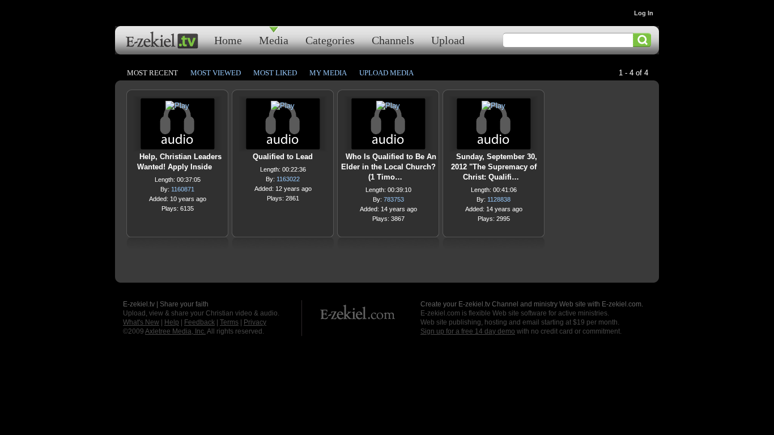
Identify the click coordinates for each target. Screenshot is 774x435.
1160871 (182, 189)
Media (273, 40)
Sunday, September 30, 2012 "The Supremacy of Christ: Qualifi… (494, 166)
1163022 (288, 179)
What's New (141, 322)
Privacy (255, 322)
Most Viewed (215, 73)
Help (171, 322)
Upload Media (386, 73)
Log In (643, 13)
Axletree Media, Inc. (175, 331)
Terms (229, 322)
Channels (393, 40)
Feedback (199, 322)
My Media (328, 73)
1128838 (499, 199)
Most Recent (152, 73)
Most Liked (275, 73)
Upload (448, 40)
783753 (394, 199)
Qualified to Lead (283, 156)
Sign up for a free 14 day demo (467, 331)
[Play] (177, 108)
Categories (330, 40)
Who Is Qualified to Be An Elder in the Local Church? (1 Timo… (388, 166)
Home (228, 40)
